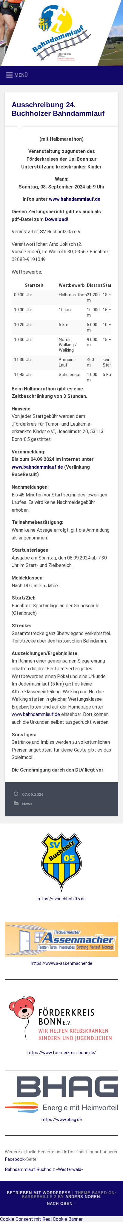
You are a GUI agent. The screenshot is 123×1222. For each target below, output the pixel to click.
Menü (21, 75)
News (27, 803)
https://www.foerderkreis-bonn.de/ (61, 1052)
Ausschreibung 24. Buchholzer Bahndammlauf (58, 109)
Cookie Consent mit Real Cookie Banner (41, 1219)
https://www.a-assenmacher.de (61, 963)
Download (56, 219)
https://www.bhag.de (61, 1119)
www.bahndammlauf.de (36, 714)
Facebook (14, 1159)
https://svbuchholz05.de (62, 898)
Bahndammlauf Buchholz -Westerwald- (44, 1169)
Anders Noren (82, 1197)
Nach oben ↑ (61, 1203)
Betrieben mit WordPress (39, 1193)
